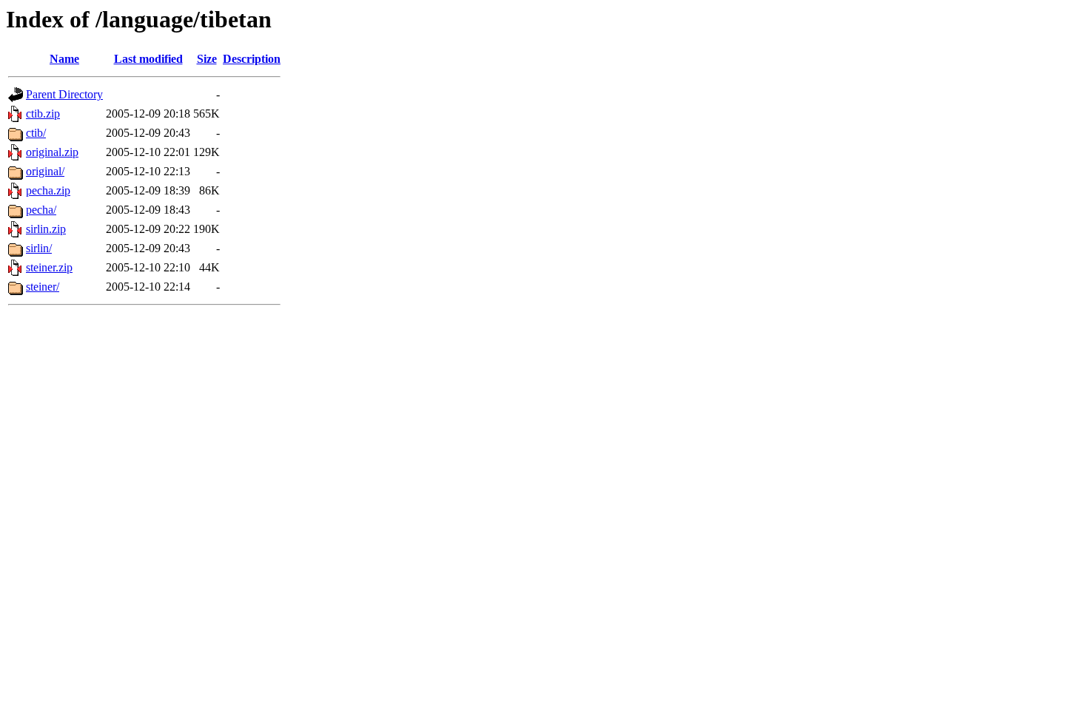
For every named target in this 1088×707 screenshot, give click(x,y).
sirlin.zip (46, 229)
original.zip (52, 152)
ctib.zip (43, 113)
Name (64, 59)
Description (252, 59)
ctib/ (36, 132)
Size (207, 59)
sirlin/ (39, 248)
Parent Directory (64, 94)
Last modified (148, 59)
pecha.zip (48, 190)
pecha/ (41, 209)
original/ (45, 171)
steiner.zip (49, 267)
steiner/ (42, 286)
